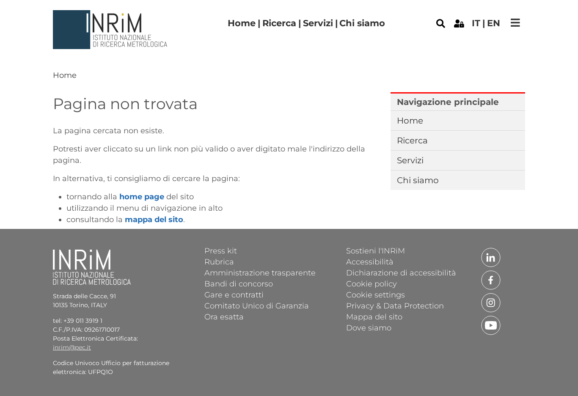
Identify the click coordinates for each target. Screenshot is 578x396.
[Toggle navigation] (515, 22)
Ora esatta (224, 316)
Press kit (220, 250)
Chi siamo (362, 23)
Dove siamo (368, 327)
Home (242, 23)
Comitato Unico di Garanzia (256, 305)
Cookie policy (371, 283)
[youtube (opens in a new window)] (491, 325)
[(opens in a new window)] (459, 23)
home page (141, 196)
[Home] (111, 16)
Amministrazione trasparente (260, 272)
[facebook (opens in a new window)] (491, 279)
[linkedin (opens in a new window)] (491, 257)
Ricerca (279, 23)
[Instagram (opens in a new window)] (491, 302)
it (476, 23)
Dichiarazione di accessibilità (401, 272)
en (493, 23)
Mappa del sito (374, 316)
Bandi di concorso (238, 283)
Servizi (318, 23)
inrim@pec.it (72, 347)
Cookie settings (375, 294)
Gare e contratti (234, 294)
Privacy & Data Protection (395, 305)
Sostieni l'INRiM (375, 250)
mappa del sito (154, 219)
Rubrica (219, 261)
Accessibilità (370, 261)
